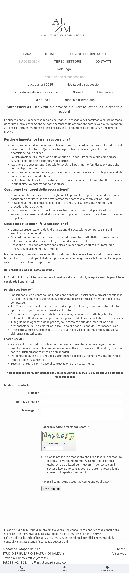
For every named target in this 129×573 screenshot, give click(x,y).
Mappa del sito (29, 549)
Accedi (121, 549)
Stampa (12, 549)
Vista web (119, 553)
